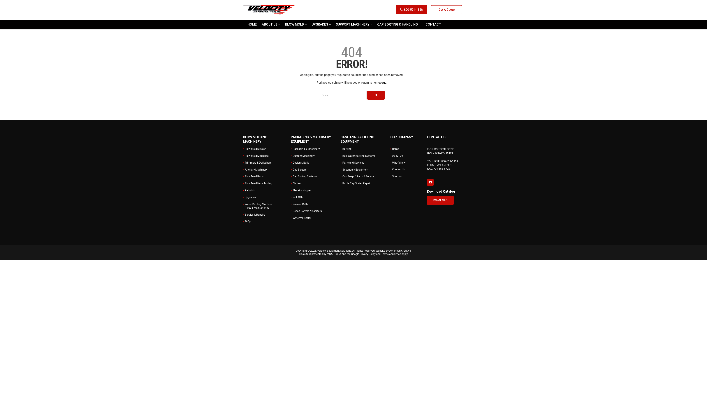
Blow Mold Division (255, 148)
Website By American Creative (393, 250)
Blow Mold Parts (254, 176)
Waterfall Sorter (302, 218)
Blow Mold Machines (257, 155)
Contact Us (398, 169)
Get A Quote (447, 9)
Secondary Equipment (355, 169)
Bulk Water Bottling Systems (358, 155)
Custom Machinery (304, 155)
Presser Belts (300, 204)
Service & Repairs (255, 214)
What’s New (399, 162)
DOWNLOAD (440, 200)
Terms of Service (391, 254)
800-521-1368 (413, 9)
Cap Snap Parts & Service (358, 176)
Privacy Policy (368, 254)
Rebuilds (250, 190)
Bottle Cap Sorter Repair (356, 183)
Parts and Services (353, 162)
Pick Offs (298, 197)
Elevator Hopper (302, 190)
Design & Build (301, 162)
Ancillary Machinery (256, 169)
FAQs (248, 221)
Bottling (346, 148)
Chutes (297, 183)
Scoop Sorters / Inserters (307, 211)
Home (395, 148)
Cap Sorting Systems (305, 176)
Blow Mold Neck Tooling (258, 183)
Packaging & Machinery (306, 148)
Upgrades (250, 197)
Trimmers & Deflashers (258, 162)
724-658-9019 (445, 165)
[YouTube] (430, 182)
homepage (379, 82)
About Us (397, 155)
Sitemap (397, 176)
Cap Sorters (300, 169)
